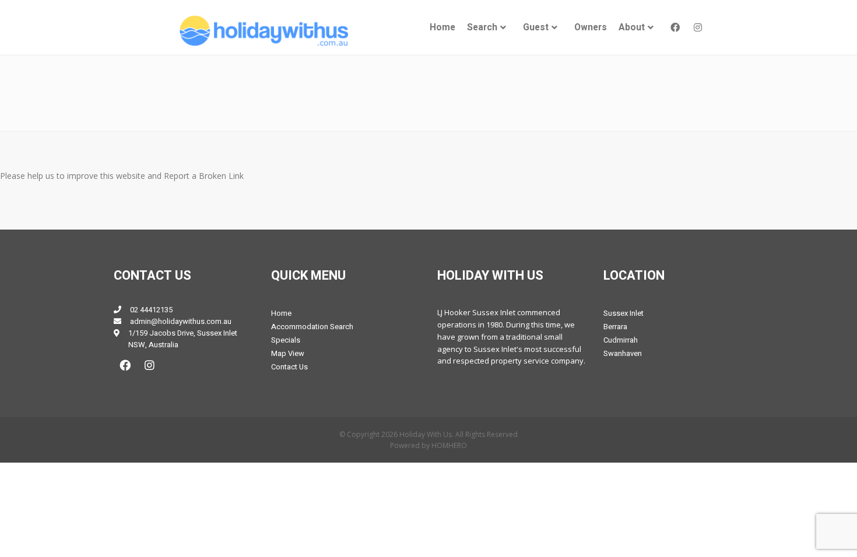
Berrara (615, 326)
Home (442, 27)
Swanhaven (622, 353)
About (632, 27)
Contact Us (289, 366)
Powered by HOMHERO (428, 445)
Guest (536, 27)
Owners (590, 27)
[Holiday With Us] (263, 30)
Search (482, 27)
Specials (285, 340)
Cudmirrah (620, 340)
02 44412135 (151, 309)
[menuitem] (442, 27)
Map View (287, 353)
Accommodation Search (312, 326)
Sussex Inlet (623, 313)
